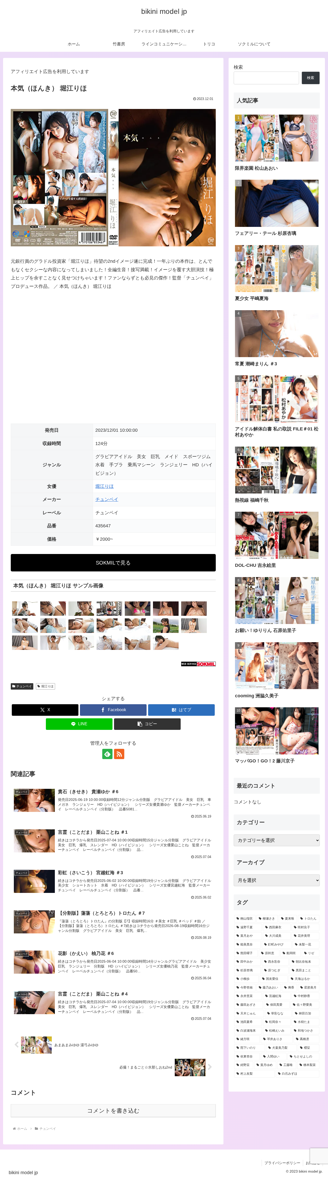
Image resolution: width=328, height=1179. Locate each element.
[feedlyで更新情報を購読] (107, 754)
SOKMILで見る (113, 563)
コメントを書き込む (113, 1110)
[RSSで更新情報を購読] (119, 754)
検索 (238, 67)
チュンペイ (106, 499)
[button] (147, 724)
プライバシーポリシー (282, 1163)
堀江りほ (104, 486)
